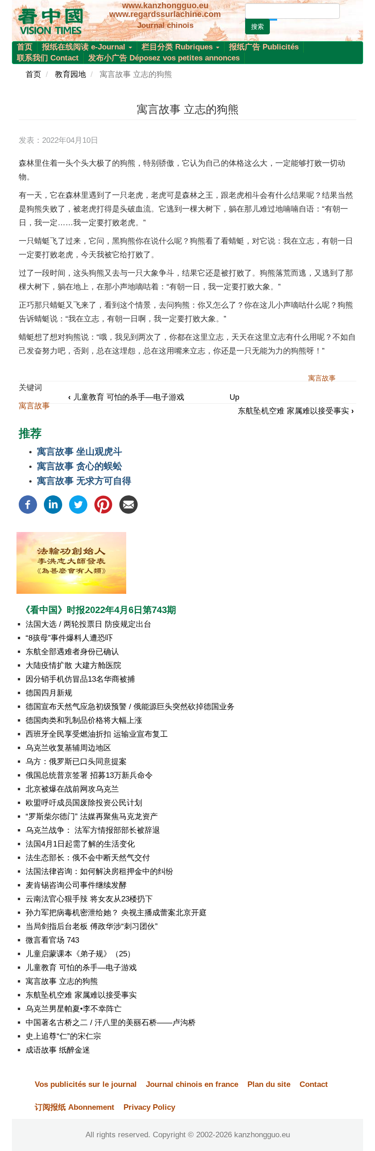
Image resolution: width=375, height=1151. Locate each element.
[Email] (128, 503)
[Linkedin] (53, 503)
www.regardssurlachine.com (165, 14)
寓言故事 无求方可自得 (84, 481)
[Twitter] (78, 503)
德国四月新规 (49, 693)
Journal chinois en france (192, 1084)
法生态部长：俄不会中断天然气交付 (88, 857)
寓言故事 (34, 406)
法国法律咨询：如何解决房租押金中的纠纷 (99, 871)
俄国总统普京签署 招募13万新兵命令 (89, 775)
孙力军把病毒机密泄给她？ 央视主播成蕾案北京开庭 (116, 912)
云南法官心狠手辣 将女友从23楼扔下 (89, 899)
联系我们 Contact (48, 58)
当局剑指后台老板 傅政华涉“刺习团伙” (92, 926)
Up (234, 397)
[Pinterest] (103, 503)
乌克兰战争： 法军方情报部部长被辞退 (93, 830)
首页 (24, 47)
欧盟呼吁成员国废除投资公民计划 (84, 802)
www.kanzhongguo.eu (165, 5)
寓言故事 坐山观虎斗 (79, 451)
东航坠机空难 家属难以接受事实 (296, 411)
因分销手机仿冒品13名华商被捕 (80, 679)
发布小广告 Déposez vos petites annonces (164, 58)
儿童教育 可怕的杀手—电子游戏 (126, 397)
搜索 (257, 26)
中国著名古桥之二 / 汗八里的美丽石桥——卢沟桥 (111, 1022)
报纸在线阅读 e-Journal (85, 47)
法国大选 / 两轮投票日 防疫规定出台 (88, 624)
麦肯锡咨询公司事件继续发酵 (76, 885)
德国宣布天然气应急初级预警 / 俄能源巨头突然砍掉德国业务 (130, 706)
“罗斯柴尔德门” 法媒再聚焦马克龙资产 (92, 816)
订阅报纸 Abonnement (74, 1107)
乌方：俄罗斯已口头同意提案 (76, 761)
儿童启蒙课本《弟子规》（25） (80, 954)
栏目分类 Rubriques (178, 47)
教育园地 (70, 74)
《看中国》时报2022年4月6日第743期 (98, 610)
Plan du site (268, 1084)
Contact (314, 1084)
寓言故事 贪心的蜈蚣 (79, 466)
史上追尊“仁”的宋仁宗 (63, 1036)
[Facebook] (28, 503)
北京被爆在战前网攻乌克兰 (72, 789)
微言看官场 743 (52, 940)
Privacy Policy (149, 1107)
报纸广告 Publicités (264, 47)
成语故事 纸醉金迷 (58, 1050)
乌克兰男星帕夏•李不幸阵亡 (74, 1008)
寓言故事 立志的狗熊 (62, 981)
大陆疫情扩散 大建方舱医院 (73, 665)
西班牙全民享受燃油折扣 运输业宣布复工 (97, 734)
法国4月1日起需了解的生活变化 (80, 844)
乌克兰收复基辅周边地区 (68, 748)
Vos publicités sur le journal (86, 1084)
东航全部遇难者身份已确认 (72, 651)
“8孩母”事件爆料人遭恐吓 (69, 638)
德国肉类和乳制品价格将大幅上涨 (84, 720)
